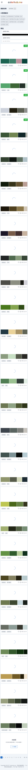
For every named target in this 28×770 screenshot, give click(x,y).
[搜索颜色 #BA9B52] (6, 676)
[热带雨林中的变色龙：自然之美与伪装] (14, 543)
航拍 (8, 434)
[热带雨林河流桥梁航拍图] (14, 420)
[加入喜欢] (18, 65)
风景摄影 (3, 114)
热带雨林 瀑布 (13, 21)
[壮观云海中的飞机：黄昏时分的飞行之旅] (14, 322)
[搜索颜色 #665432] (19, 184)
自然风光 (3, 90)
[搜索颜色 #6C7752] (4, 405)
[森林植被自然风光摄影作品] (14, 125)
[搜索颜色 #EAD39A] (12, 332)
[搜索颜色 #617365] (20, 159)
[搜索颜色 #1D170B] (5, 208)
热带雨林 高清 (18, 16)
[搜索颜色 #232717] (12, 528)
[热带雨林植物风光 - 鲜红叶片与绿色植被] (14, 469)
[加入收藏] (20, 65)
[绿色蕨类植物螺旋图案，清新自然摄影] (14, 297)
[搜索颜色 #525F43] (19, 528)
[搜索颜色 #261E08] (22, 676)
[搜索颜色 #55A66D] (5, 85)
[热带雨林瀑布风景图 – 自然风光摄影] (14, 715)
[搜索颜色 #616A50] (11, 701)
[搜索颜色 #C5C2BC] (25, 430)
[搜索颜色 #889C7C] (19, 258)
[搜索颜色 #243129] (22, 85)
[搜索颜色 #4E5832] (19, 405)
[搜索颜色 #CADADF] (20, 602)
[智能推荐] (24, 65)
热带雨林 (3, 16)
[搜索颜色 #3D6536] (15, 85)
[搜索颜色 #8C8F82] (15, 282)
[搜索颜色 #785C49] (11, 233)
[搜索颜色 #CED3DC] (5, 110)
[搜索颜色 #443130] (18, 233)
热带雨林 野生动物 (14, 19)
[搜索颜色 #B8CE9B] (20, 553)
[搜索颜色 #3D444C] (5, 430)
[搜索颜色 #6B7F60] (5, 725)
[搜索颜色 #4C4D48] (6, 282)
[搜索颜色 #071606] (25, 651)
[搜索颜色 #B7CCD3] (24, 455)
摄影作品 (9, 705)
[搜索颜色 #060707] (19, 725)
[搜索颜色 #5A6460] (13, 430)
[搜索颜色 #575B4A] (13, 479)
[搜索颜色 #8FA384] (12, 405)
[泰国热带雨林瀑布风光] (14, 568)
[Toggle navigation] (2, 2)
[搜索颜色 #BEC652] (5, 504)
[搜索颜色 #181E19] (25, 602)
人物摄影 (9, 188)
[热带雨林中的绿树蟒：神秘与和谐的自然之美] (14, 371)
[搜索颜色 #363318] (12, 184)
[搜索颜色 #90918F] (26, 110)
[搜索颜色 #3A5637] (5, 135)
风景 (10, 730)
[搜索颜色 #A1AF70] (4, 528)
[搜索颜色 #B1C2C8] (25, 159)
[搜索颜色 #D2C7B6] (25, 208)
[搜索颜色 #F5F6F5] (25, 307)
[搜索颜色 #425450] (5, 455)
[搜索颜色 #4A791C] (6, 307)
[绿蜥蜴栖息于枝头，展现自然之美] (14, 149)
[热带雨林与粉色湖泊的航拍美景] (14, 51)
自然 (3, 385)
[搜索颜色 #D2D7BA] (19, 479)
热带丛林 (22, 19)
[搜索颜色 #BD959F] (19, 61)
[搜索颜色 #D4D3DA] (25, 282)
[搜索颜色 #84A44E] (15, 307)
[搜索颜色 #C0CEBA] (24, 725)
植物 (8, 311)
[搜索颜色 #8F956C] (5, 479)
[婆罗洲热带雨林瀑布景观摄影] (14, 691)
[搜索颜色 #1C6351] (5, 61)
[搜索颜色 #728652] (13, 135)
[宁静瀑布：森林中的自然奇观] (14, 223)
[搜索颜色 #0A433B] (24, 61)
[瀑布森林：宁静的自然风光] (14, 198)
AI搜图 (14, 746)
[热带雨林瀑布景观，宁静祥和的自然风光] (14, 617)
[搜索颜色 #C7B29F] (24, 233)
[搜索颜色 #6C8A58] (5, 651)
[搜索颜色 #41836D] (12, 61)
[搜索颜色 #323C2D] (12, 725)
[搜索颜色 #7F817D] (20, 430)
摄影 (8, 139)
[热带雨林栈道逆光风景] (14, 666)
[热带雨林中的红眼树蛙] (14, 494)
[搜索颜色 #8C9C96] (13, 627)
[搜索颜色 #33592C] (13, 651)
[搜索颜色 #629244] (5, 553)
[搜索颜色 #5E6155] (21, 110)
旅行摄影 (9, 114)
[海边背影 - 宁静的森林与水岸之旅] (14, 100)
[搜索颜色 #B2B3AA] (26, 135)
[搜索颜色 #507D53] (5, 381)
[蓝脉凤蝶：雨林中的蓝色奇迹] (14, 518)
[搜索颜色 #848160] (12, 578)
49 (24, 757)
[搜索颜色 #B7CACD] (24, 578)
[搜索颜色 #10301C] (25, 553)
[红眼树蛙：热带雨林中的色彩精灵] (14, 641)
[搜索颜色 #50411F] (13, 208)
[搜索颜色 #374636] (24, 258)
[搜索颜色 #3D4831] (13, 602)
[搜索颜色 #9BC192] (13, 381)
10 (20, 757)
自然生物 (3, 508)
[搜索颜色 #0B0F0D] (19, 455)
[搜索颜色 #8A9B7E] (4, 356)
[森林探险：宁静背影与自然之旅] (14, 75)
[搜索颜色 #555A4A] (19, 356)
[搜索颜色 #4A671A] (13, 504)
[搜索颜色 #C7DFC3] (12, 356)
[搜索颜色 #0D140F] (13, 159)
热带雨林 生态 (4, 19)
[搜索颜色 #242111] (19, 578)
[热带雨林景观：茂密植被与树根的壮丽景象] (14, 395)
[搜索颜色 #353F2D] (18, 701)
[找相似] (22, 65)
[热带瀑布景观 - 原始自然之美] (14, 346)
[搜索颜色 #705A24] (16, 676)
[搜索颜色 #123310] (20, 651)
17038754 (19, 766)
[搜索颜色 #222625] (5, 258)
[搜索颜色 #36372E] (20, 627)
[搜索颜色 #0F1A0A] (5, 184)
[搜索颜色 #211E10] (13, 110)
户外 (8, 213)
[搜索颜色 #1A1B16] (22, 282)
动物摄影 (9, 164)
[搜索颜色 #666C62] (5, 627)
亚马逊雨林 (20, 21)
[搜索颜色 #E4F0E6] (25, 381)
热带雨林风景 (10, 16)
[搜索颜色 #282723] (24, 356)
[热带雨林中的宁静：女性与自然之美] (14, 174)
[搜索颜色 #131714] (24, 701)
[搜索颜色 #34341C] (25, 504)
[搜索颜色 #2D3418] (24, 405)
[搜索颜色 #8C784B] (20, 208)
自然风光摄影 (4, 65)
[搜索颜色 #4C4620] (5, 578)
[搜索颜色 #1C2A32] (24, 479)
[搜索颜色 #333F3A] (20, 381)
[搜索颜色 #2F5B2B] (13, 553)
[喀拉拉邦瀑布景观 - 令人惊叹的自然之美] (14, 272)
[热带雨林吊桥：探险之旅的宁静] (14, 248)
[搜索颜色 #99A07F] (4, 701)
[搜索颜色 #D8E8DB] (26, 85)
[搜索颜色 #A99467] (19, 332)
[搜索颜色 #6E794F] (5, 602)
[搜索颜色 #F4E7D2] (25, 676)
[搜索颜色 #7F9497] (12, 455)
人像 (8, 90)
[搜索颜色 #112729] (22, 135)
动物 (6, 385)
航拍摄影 (11, 65)
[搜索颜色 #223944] (5, 332)
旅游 (8, 287)
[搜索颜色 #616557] (24, 332)
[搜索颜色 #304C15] (21, 307)
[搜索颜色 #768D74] (24, 528)
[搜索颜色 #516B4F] (12, 258)
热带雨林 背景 (4, 24)
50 (26, 757)
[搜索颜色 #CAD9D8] (25, 627)
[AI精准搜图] (26, 65)
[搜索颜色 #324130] (5, 159)
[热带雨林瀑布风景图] (14, 445)
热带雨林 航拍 (4, 21)
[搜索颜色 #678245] (20, 504)
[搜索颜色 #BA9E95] (25, 184)
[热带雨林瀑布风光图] (14, 592)
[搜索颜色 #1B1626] (4, 233)
